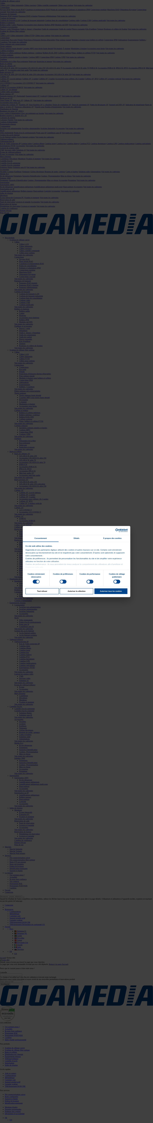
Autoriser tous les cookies (111, 591)
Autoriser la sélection (76, 591)
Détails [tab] (76, 538)
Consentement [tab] (40, 538)
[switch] (63, 582)
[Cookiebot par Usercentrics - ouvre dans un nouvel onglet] (117, 530)
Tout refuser (42, 591)
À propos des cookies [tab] (112, 538)
